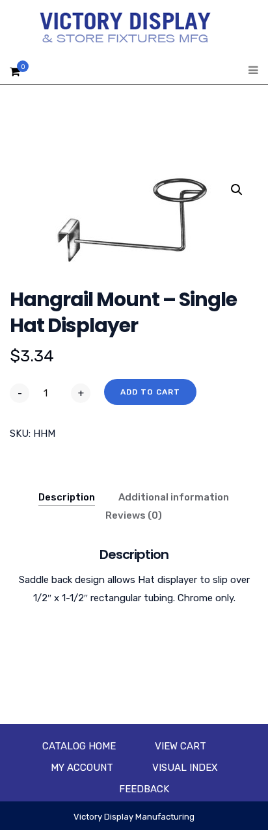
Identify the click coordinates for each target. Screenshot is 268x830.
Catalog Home (79, 746)
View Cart (180, 746)
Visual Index (185, 767)
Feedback (144, 789)
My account (82, 767)
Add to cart (150, 391)
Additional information (173, 497)
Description (66, 497)
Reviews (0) (133, 515)
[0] (15, 75)
